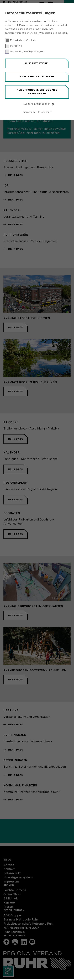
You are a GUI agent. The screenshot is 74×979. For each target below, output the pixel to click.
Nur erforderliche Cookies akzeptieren (37, 92)
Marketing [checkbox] (16, 46)
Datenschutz (44, 112)
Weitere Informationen (37, 104)
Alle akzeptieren (37, 63)
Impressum (28, 112)
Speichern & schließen (37, 76)
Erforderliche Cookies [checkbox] (23, 40)
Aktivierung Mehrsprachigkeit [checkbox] (27, 51)
